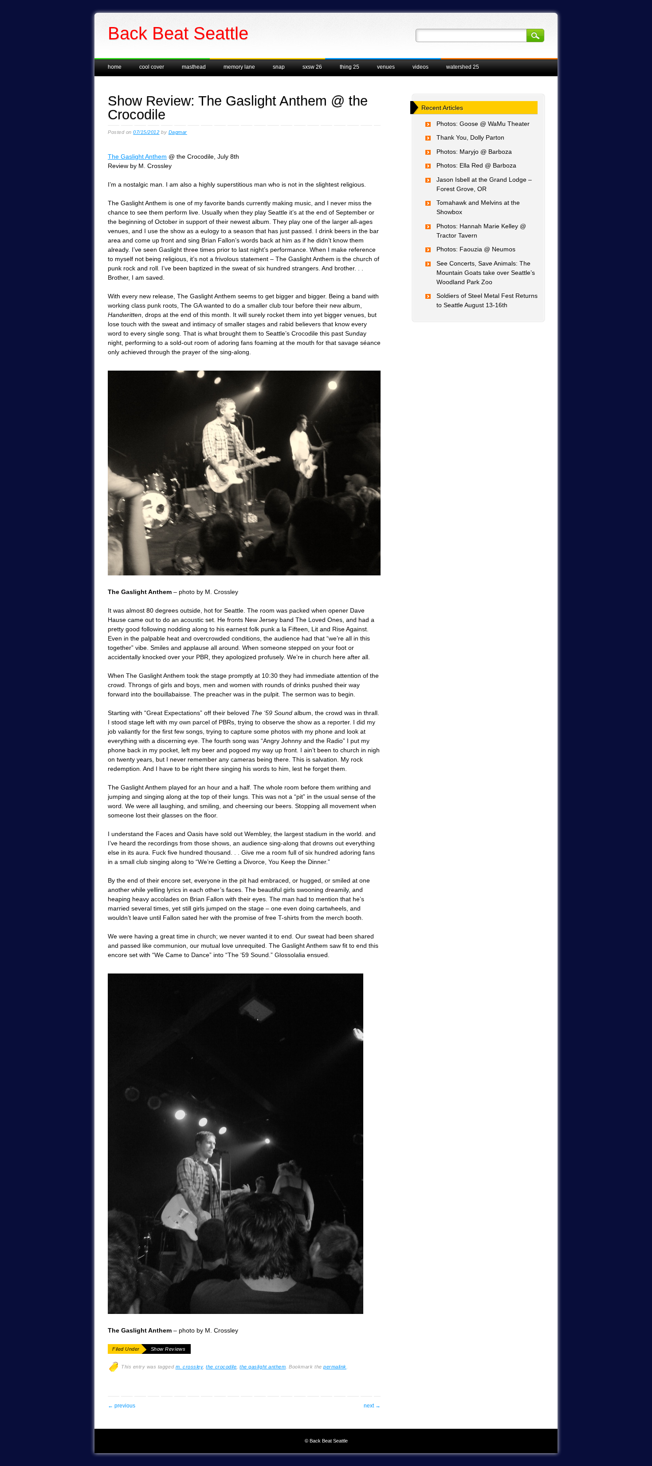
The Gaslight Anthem (137, 156)
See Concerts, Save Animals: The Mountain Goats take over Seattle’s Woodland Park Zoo (485, 272)
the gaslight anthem (263, 1366)
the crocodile (221, 1366)
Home (115, 67)
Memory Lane (239, 67)
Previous (121, 1406)
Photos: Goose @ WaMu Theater (483, 123)
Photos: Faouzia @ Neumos (475, 249)
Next (372, 1406)
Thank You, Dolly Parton (470, 137)
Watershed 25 (462, 67)
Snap (279, 67)
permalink (334, 1366)
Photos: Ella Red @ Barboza (476, 165)
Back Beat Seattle (178, 33)
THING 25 (349, 67)
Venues (386, 67)
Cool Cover (151, 67)
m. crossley (189, 1366)
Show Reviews (168, 1349)
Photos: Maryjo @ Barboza (474, 151)
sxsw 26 (312, 67)
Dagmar (178, 132)
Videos (420, 67)
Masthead (194, 67)
